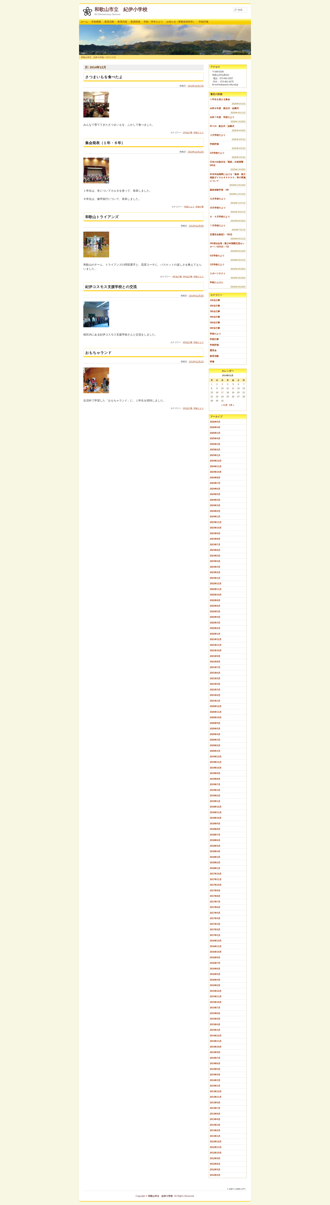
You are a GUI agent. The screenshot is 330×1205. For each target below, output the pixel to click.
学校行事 (199, 207)
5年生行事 (187, 276)
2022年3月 (215, 622)
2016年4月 (215, 980)
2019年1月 (215, 801)
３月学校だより (218, 135)
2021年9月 (215, 656)
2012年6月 (215, 1164)
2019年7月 (215, 784)
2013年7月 (215, 1108)
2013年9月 (215, 1102)
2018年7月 (215, 834)
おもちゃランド (98, 353)
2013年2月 (215, 1130)
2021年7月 (215, 667)
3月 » (231, 405)
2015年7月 (215, 1007)
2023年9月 (215, 533)
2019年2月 (215, 795)
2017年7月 (215, 901)
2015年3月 (215, 1030)
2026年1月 (215, 433)
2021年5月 (215, 678)
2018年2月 (215, 862)
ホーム (84, 21)
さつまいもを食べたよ (104, 77)
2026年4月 (215, 427)
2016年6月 (215, 968)
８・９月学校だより (220, 216)
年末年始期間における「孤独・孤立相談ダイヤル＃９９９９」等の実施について (228, 177)
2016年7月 (215, 963)
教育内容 (122, 21)
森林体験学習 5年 (219, 190)
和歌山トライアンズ (102, 217)
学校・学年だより (153, 21)
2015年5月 (215, 1019)
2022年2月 (215, 628)
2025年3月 (215, 444)
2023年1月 (215, 578)
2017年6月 (215, 907)
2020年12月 (216, 706)
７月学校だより (218, 225)
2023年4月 (215, 561)
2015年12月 (216, 991)
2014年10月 (216, 1046)
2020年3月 (215, 739)
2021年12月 (216, 639)
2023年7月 (215, 544)
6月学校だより (217, 255)
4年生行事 (177, 276)
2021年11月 (216, 645)
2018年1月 (215, 868)
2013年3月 (215, 1125)
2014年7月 (215, 1058)
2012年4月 (215, 1175)
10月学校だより (218, 207)
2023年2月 (215, 572)
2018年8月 (215, 829)
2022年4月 (215, 617)
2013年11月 (216, 1097)
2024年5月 (215, 494)
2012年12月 (216, 1141)
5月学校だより (217, 264)
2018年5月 (215, 846)
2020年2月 (215, 745)
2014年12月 (216, 1035)
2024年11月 (216, 466)
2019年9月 (215, 773)
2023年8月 (215, 539)
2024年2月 (215, 511)
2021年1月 (215, 701)
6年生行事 (215, 328)
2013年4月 (215, 1119)
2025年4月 (215, 438)
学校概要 (96, 21)
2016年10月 (216, 952)
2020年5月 (215, 728)
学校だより (198, 132)
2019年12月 (216, 756)
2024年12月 (216, 460)
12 (233, 388)
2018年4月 (215, 851)
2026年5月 (215, 421)
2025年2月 (215, 449)
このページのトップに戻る (237, 1189)
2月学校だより (217, 153)
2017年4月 (215, 918)
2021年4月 (215, 684)
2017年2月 (215, 929)
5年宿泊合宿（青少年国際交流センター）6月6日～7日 (227, 245)
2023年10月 (216, 527)
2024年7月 (215, 483)
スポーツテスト (218, 273)
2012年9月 (215, 1158)
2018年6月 (215, 840)
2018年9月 (215, 823)
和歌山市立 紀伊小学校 (121, 9)
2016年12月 (216, 940)
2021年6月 (215, 673)
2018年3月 (215, 857)
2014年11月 (216, 1041)
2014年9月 (215, 1052)
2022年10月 (216, 594)
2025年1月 (215, 455)
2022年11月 (216, 589)
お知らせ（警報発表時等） (180, 21)
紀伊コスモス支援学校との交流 (111, 287)
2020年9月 (215, 723)
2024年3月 (215, 505)
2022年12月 (216, 583)
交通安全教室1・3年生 (221, 234)
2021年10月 (216, 650)
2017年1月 (215, 935)
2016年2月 (215, 985)
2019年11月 (216, 762)
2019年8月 (215, 779)
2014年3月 (215, 1080)
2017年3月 (215, 924)
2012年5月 (215, 1169)
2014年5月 (215, 1069)
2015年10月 (216, 1002)
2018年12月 (216, 806)
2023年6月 (215, 550)
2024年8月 (215, 477)
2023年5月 (215, 555)
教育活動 (109, 21)
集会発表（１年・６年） (105, 143)
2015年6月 (215, 1013)
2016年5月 (215, 974)
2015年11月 (216, 996)
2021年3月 (215, 689)
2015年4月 (215, 1024)
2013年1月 (215, 1136)
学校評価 (203, 21)
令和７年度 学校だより (222, 117)
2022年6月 (215, 606)
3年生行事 (215, 311)
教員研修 (135, 21)
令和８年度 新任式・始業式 (224, 108)
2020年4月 (215, 734)
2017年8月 (215, 896)
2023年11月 (216, 522)
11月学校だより (218, 198)
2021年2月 (215, 695)
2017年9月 (215, 890)
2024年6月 (215, 488)
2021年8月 (215, 661)
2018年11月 (216, 812)
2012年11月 (216, 1147)
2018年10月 (216, 818)
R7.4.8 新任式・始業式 (222, 126)
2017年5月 (215, 913)
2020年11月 (216, 712)
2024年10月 (216, 472)
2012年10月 (216, 1152)
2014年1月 (215, 1085)
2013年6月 (215, 1113)
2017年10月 (216, 885)
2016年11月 (216, 946)
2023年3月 (215, 567)
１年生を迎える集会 (220, 99)
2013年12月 (216, 1091)
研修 (212, 361)
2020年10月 (216, 717)
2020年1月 (215, 751)
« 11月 (224, 405)
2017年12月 (216, 873)
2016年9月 (215, 957)
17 (222, 392)
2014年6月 (215, 1063)
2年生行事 (187, 408)
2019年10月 (216, 767)
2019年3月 (215, 790)
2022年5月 (215, 611)
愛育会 (213, 350)
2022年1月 (215, 634)
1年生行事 (187, 132)
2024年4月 (215, 500)
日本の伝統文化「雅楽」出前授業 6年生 (228, 164)
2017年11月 (216, 879)
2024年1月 (215, 516)
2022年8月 (215, 600)
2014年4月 (215, 1074)
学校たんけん (216, 282)
